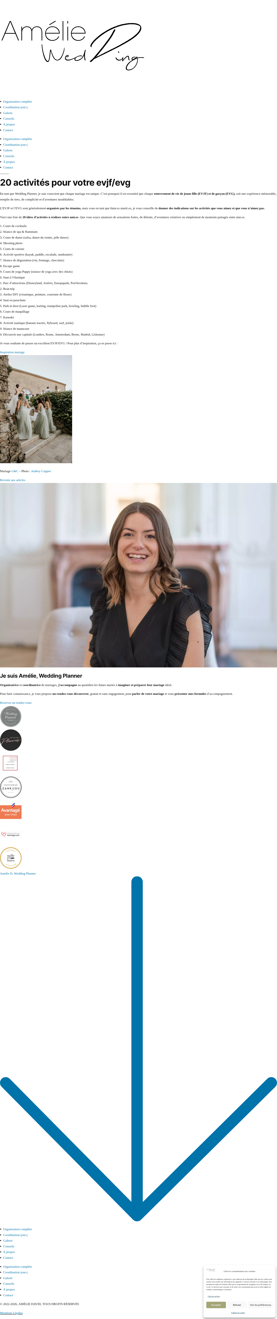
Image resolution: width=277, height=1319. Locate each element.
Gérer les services (214, 1296)
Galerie (8, 113)
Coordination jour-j (15, 107)
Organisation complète (17, 102)
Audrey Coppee (41, 471)
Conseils (8, 119)
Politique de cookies (238, 1313)
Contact (8, 130)
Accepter (216, 1305)
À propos (9, 124)
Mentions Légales (11, 1313)
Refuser (237, 1305)
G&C (14, 471)
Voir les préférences (260, 1305)
